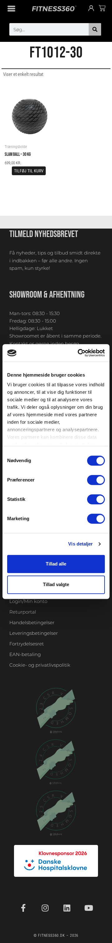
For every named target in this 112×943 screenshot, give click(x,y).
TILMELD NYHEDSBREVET (43, 234)
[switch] (96, 480)
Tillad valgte (56, 584)
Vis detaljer (80, 543)
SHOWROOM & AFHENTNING (47, 294)
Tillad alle (56, 563)
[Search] (95, 29)
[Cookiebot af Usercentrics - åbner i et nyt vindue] (79, 353)
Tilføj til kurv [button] (29, 170)
